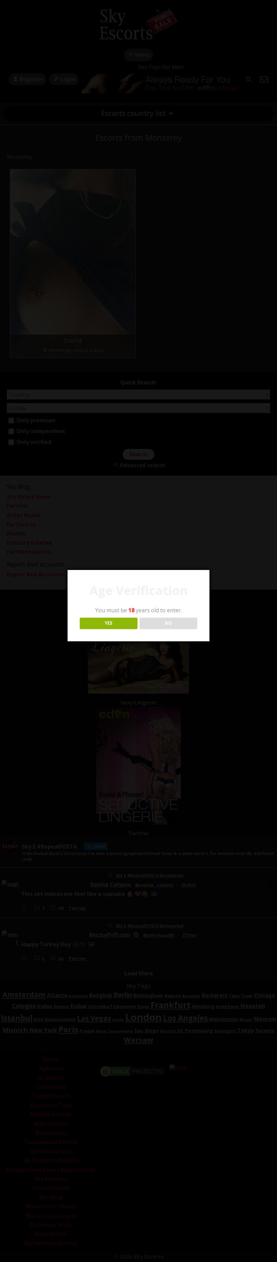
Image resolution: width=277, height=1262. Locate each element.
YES (108, 623)
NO (168, 623)
